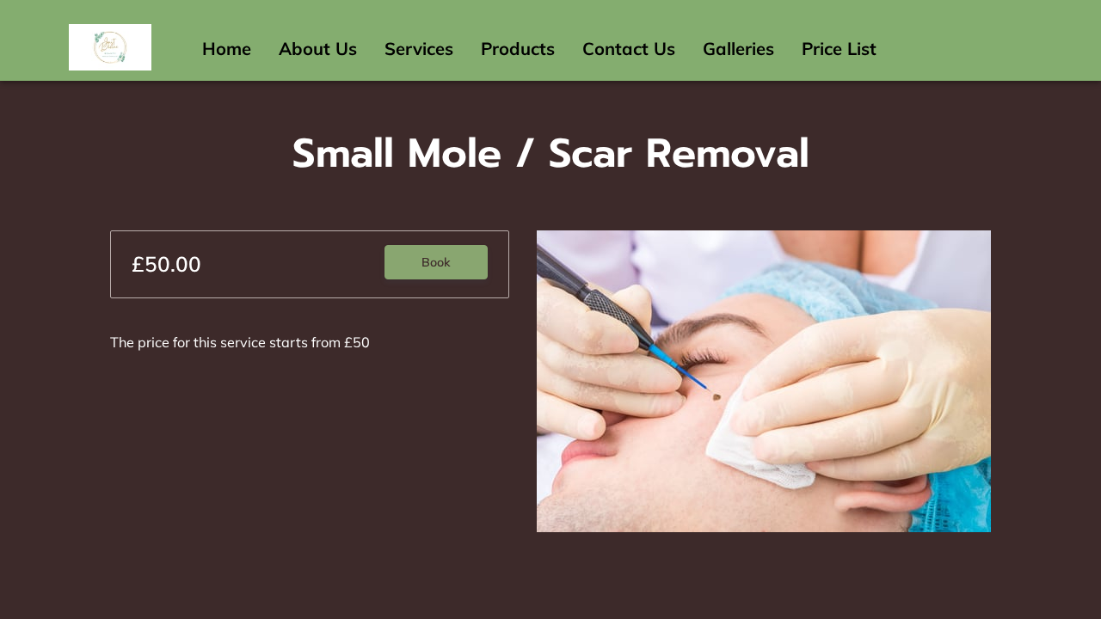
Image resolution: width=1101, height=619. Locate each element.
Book (436, 262)
